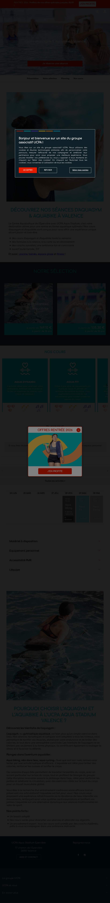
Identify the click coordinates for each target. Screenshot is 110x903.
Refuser (48, 170)
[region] (55, 153)
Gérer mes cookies (80, 170)
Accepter (27, 170)
